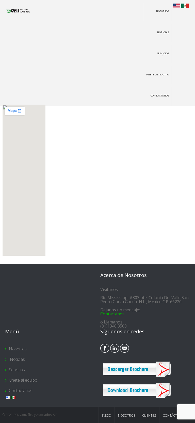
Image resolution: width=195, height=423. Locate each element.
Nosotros (162, 11)
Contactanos (160, 95)
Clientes (149, 415)
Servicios (163, 53)
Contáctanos (174, 415)
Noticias (162, 32)
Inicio (106, 415)
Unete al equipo (157, 74)
